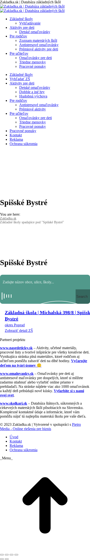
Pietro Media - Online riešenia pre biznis (40, 426)
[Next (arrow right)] (7, 559)
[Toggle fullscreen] (11, 554)
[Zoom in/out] (16, 554)
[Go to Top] (45, 549)
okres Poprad (15, 325)
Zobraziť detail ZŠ (19, 331)
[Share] (7, 554)
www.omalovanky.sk (17, 373)
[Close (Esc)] (2, 554)
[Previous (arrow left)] (2, 559)
